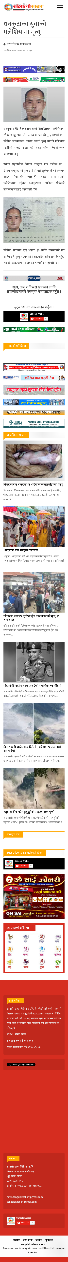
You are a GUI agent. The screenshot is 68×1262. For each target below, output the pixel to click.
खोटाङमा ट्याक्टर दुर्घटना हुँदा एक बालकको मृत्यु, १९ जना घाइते (31, 618)
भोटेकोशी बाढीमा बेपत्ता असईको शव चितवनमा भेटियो (32, 685)
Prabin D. (35, 1252)
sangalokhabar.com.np (33, 1244)
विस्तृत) (11, 1028)
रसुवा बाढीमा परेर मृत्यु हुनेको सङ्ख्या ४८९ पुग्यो (28, 812)
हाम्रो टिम (16, 1240)
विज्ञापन (38, 1240)
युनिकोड (49, 1240)
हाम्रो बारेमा (28, 1240)
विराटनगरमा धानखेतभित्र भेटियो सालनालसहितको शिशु (33, 484)
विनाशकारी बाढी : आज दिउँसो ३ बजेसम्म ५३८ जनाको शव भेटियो (32, 749)
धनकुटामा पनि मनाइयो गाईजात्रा (20, 550)
